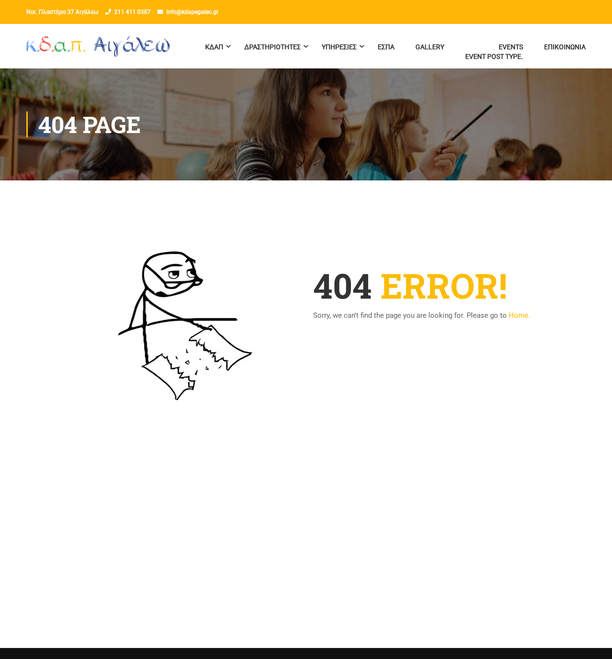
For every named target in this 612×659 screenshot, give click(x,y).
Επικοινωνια (565, 47)
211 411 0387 (132, 12)
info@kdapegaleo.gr (192, 12)
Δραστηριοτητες (272, 47)
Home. (519, 315)
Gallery (429, 47)
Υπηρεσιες (339, 47)
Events (494, 51)
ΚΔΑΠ (214, 47)
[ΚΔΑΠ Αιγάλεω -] (98, 51)
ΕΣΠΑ (386, 47)
